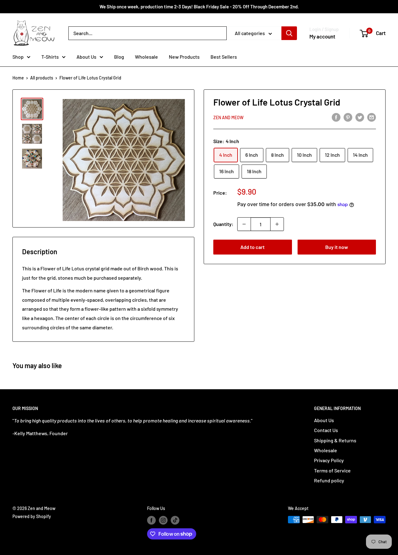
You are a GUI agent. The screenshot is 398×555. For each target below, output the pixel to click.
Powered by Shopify (31, 516)
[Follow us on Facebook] (151, 520)
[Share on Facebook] (336, 117)
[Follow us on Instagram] (163, 520)
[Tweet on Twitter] (359, 117)
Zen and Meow (228, 117)
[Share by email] (371, 117)
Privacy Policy (329, 460)
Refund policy (329, 480)
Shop (18, 57)
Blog (119, 57)
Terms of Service (332, 470)
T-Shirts (50, 57)
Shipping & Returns (335, 440)
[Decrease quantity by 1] (244, 224)
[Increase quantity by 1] (277, 224)
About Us (86, 57)
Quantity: (223, 224)
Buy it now (336, 247)
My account (322, 36)
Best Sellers (224, 57)
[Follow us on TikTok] (175, 520)
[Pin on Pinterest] (348, 117)
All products (41, 77)
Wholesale (146, 57)
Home (18, 77)
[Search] (289, 33)
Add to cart (252, 247)
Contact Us (326, 430)
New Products (184, 57)
